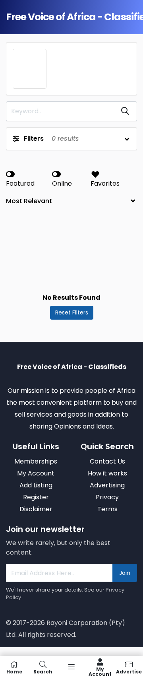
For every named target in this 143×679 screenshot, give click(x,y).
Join (124, 573)
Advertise (129, 671)
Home (14, 671)
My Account (100, 671)
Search (42, 671)
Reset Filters (71, 312)
